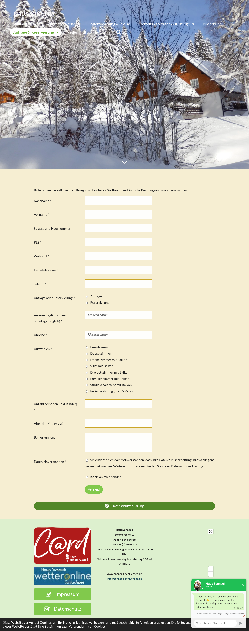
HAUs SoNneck (34, 13)
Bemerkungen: (44, 437)
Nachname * (42, 201)
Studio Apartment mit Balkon (111, 385)
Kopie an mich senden (105, 477)
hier (66, 190)
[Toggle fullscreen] (210, 531)
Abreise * (40, 335)
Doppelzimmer (100, 353)
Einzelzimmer (100, 347)
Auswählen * (43, 349)
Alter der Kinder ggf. (48, 424)
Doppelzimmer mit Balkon (108, 360)
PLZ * (38, 242)
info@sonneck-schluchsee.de (124, 578)
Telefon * (40, 284)
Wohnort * (41, 256)
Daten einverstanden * (50, 462)
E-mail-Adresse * (46, 270)
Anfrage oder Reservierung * (54, 298)
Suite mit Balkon (101, 366)
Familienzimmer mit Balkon (109, 379)
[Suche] (118, 32)
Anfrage (96, 296)
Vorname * (41, 214)
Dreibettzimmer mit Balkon (109, 372)
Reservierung (99, 302)
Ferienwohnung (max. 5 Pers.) (111, 391)
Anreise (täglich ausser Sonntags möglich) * (50, 318)
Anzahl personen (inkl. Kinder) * (55, 407)
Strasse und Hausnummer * (53, 228)
